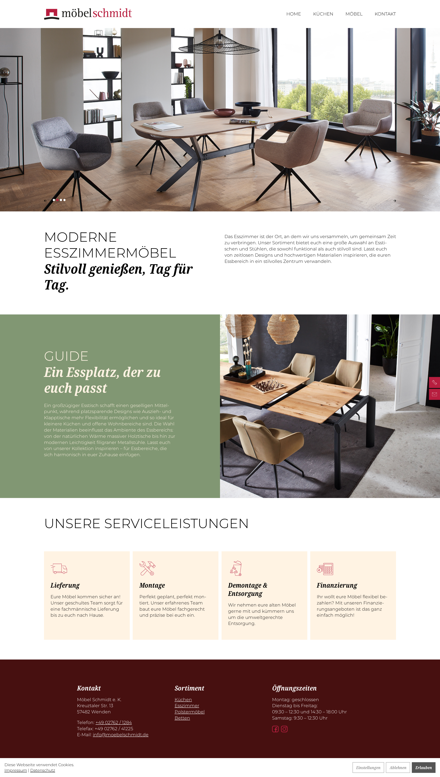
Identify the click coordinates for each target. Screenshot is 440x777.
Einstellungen (368, 767)
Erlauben (423, 767)
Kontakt (385, 14)
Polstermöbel (190, 711)
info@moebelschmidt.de (120, 734)
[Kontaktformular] (434, 394)
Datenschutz (42, 770)
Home (293, 14)
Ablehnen (398, 767)
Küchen (323, 14)
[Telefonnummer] (434, 382)
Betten (182, 718)
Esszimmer (187, 705)
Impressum (15, 770)
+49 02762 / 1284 (114, 722)
